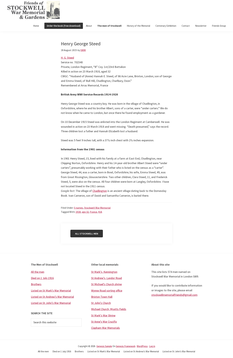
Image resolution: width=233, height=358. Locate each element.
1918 (78, 211)
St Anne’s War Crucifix (104, 321)
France (93, 211)
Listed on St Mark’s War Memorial (51, 290)
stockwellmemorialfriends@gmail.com (174, 295)
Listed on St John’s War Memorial (51, 303)
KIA (100, 211)
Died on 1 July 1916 (42, 278)
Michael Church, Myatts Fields (108, 309)
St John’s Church (101, 303)
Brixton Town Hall (101, 297)
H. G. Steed (67, 57)
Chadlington (99, 191)
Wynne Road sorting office (106, 290)
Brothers (36, 284)
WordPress (142, 346)
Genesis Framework (125, 346)
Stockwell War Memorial (97, 207)
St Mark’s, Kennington (104, 272)
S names (78, 207)
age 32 (85, 211)
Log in (152, 346)
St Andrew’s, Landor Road (106, 278)
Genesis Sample (104, 346)
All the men (37, 272)
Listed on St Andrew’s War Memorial (52, 297)
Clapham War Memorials (105, 328)
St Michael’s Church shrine (106, 284)
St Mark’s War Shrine (103, 315)
